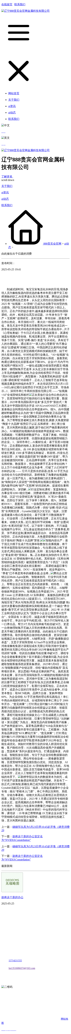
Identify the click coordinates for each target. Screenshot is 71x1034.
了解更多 (7, 176)
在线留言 (6, 4)
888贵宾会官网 (52, 243)
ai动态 (5, 198)
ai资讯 (5, 192)
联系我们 (19, 4)
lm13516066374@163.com (22, 968)
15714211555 (15, 960)
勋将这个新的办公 (12, 897)
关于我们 (6, 186)
